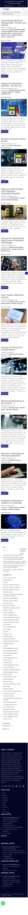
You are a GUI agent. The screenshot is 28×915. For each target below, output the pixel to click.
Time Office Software (8, 707)
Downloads (19, 5)
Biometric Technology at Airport (11, 608)
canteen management (9, 612)
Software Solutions (8, 688)
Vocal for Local (10, 37)
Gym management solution (10, 650)
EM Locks (6, 631)
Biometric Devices (17, 33)
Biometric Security (6, 249)
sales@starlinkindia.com (10, 5)
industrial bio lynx (7, 662)
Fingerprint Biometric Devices (11, 641)
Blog (8, 12)
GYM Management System (10, 653)
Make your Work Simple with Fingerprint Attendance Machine (12, 191)
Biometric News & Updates (16, 247)
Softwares (5, 800)
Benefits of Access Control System (13, 140)
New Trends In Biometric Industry (12, 296)
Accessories (5, 797)
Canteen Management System (11, 622)
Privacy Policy (5, 812)
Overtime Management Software (12, 669)
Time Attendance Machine (10, 702)
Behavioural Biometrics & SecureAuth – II (12, 402)
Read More (5, 76)
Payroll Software (7, 674)
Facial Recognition (8, 636)
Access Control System (15, 145)
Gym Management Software (10, 648)
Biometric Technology (12, 199)
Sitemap (9, 895)
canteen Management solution (11, 619)
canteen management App (10, 615)
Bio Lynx (5, 582)
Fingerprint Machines (8, 643)
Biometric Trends (5, 35)
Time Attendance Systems (10, 704)
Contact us (5, 807)
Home (4, 12)
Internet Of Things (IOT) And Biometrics (12, 348)
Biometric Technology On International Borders (12, 454)
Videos (23, 5)
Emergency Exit (7, 634)
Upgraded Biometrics (8, 709)
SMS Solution (6, 686)
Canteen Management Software (11, 617)
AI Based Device (7, 580)
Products (4, 795)
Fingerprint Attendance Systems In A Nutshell (11, 501)
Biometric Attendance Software (10, 31)
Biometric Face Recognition (10, 598)
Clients (4, 804)
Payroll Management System (10, 672)
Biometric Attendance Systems (11, 589)
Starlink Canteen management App (12, 691)
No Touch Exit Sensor (9, 667)
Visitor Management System (10, 714)
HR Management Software (10, 657)
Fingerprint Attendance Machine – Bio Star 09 (11, 84)
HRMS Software (7, 660)
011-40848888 (20, 1)
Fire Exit (5, 646)
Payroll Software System (9, 676)
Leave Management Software (11, 665)
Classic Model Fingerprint (9, 627)
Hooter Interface (7, 655)
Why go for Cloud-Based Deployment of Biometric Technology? (12, 240)
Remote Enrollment (8, 679)
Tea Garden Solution (8, 696)
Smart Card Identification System (11, 684)
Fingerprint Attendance (8, 92)
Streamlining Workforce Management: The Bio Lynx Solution (13, 22)
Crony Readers (7, 629)
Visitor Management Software (11, 711)
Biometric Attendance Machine (17, 29)
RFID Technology (8, 681)
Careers (4, 802)
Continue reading (20, 391)
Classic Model (7, 624)
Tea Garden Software (9, 693)
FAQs (3, 809)
